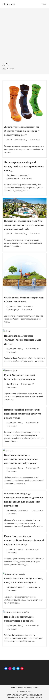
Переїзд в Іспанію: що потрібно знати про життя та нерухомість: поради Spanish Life (24, 225)
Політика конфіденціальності (20, 688)
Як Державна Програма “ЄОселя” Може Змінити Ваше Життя (22, 340)
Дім (8, 140)
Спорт (13, 510)
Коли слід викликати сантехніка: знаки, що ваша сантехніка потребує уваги (21, 459)
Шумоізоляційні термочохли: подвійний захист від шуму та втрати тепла (22, 414)
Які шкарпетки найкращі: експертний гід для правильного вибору (24, 166)
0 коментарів (20, 140)
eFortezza (9, 4)
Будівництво (11, 306)
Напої (20, 587)
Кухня (13, 384)
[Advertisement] (24, 37)
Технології (27, 306)
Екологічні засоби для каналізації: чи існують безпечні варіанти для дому (24, 540)
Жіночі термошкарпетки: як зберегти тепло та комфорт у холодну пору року (21, 131)
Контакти (36, 688)
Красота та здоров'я (19, 175)
